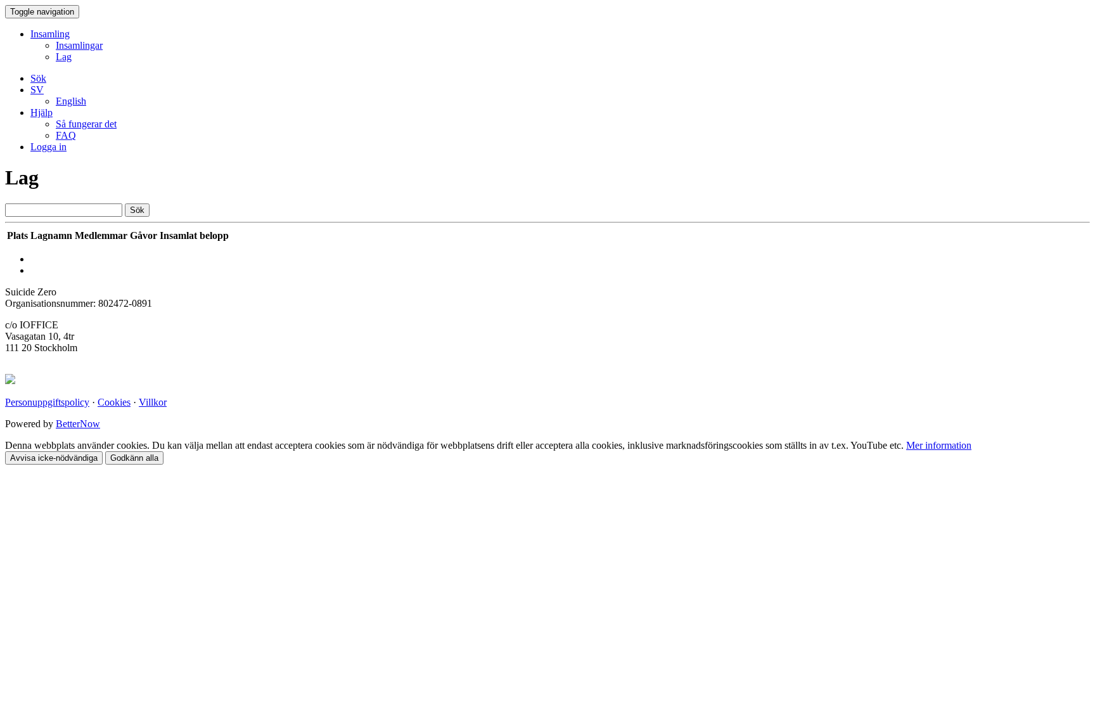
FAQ (66, 135)
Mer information (938, 445)
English (71, 101)
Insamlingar (79, 45)
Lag (64, 56)
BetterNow (78, 423)
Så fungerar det (86, 124)
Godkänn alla (134, 458)
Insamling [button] (50, 34)
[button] (37, 89)
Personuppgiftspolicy (47, 402)
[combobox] (63, 210)
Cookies (114, 402)
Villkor (153, 402)
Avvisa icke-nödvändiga (54, 458)
